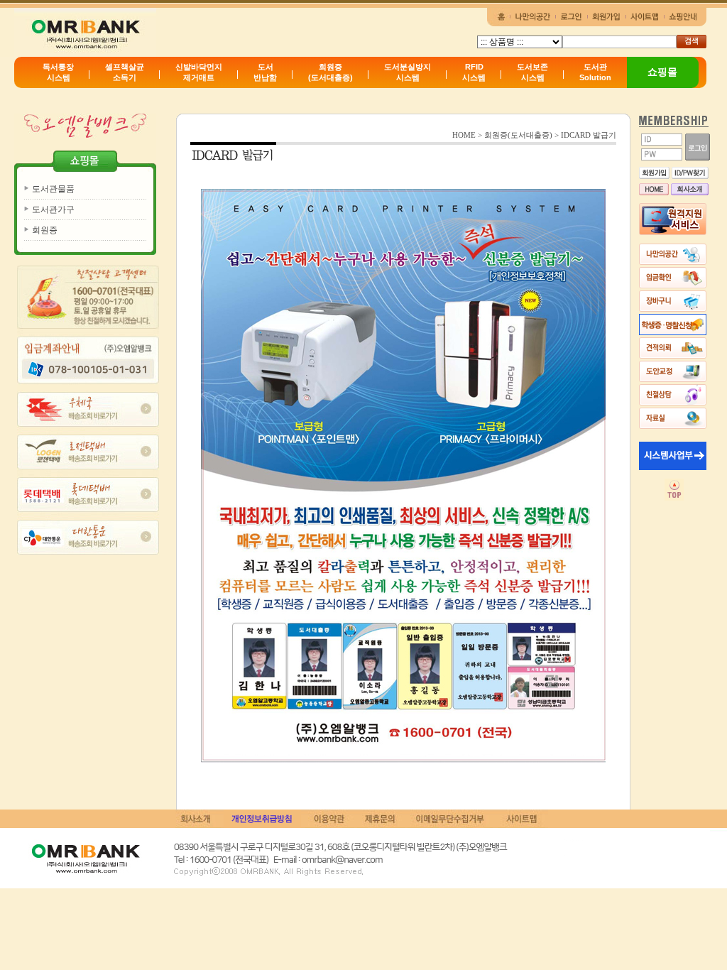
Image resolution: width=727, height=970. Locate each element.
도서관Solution (595, 72)
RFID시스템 (474, 72)
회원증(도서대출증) (330, 72)
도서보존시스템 (532, 72)
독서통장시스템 (58, 72)
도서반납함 (265, 72)
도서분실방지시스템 (407, 72)
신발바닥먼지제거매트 (198, 72)
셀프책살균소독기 (124, 72)
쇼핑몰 (662, 71)
